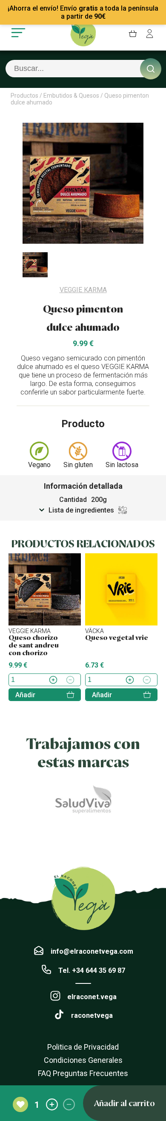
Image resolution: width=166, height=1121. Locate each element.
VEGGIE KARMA (83, 290)
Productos (24, 95)
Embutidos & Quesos (71, 95)
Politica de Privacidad (83, 1046)
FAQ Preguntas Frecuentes (83, 1073)
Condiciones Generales (83, 1060)
